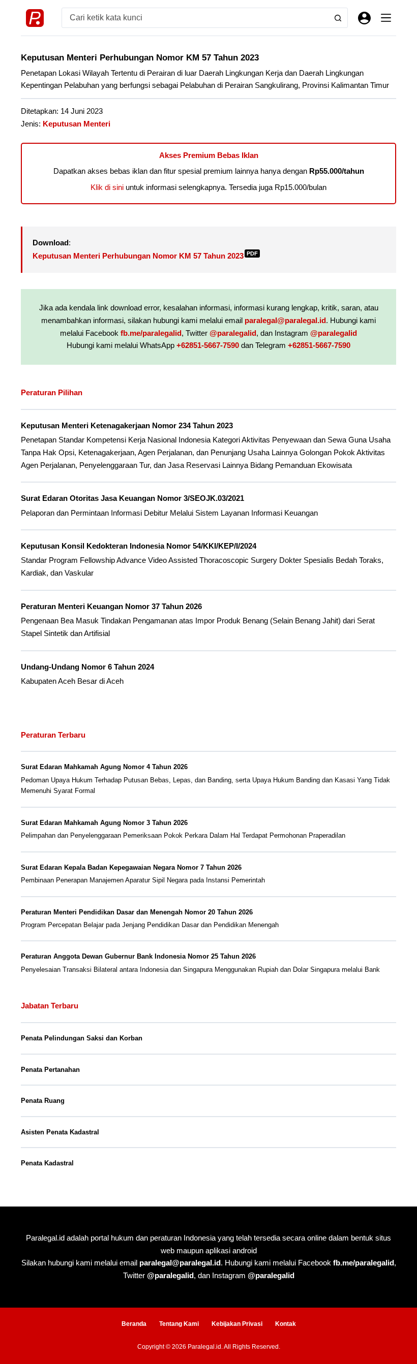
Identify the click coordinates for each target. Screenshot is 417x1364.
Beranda (134, 1323)
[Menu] (386, 18)
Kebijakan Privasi (237, 1323)
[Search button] (337, 17)
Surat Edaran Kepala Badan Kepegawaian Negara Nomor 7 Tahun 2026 (131, 867)
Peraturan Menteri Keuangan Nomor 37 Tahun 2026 (111, 606)
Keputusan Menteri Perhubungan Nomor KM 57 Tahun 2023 (145, 255)
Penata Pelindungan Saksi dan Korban (81, 1038)
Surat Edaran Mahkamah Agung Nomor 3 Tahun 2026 (104, 823)
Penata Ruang (43, 1100)
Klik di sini (107, 187)
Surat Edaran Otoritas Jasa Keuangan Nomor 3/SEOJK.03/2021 (132, 498)
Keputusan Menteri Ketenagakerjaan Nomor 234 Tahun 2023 (127, 426)
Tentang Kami (179, 1323)
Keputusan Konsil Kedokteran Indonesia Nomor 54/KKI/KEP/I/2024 (138, 546)
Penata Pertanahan (50, 1069)
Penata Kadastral (47, 1163)
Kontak (285, 1323)
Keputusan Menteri (76, 123)
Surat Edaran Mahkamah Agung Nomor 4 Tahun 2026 (104, 767)
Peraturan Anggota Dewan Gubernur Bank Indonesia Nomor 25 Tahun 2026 (138, 956)
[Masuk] (364, 18)
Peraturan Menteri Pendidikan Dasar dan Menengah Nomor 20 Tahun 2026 (137, 912)
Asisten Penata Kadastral (60, 1132)
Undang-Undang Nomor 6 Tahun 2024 (87, 667)
